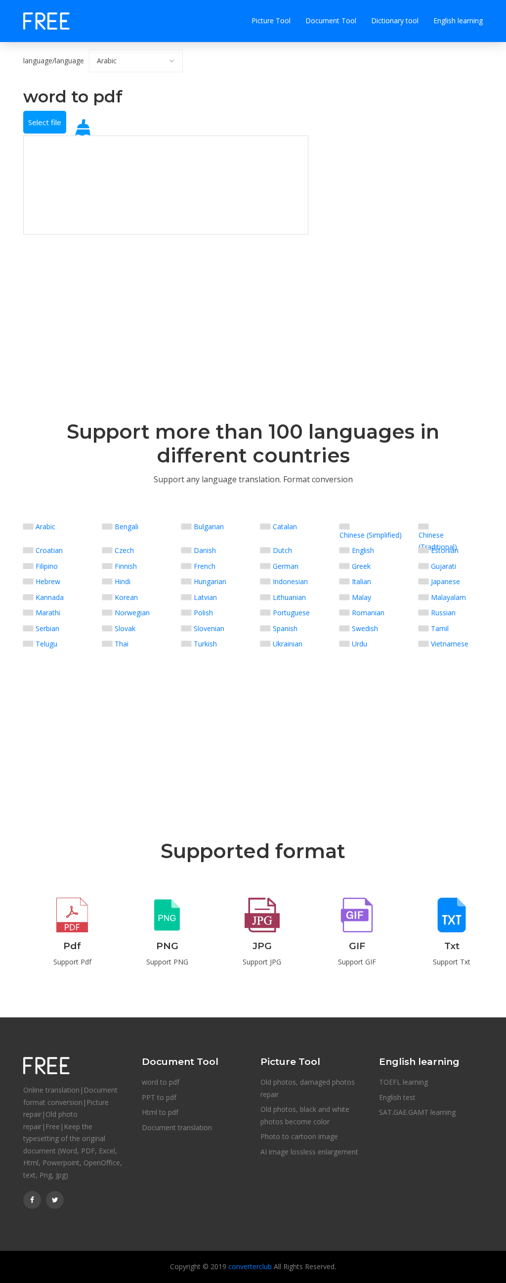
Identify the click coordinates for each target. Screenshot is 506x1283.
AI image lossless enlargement (309, 1151)
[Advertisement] (165, 303)
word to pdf (160, 1082)
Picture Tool (271, 20)
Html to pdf (160, 1112)
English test (397, 1097)
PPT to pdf (159, 1097)
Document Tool (330, 20)
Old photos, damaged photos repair (307, 1088)
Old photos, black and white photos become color (304, 1115)
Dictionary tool (395, 20)
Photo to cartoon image (299, 1136)
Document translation (177, 1127)
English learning (458, 20)
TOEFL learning (403, 1082)
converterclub (250, 1266)
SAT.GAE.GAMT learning (417, 1112)
